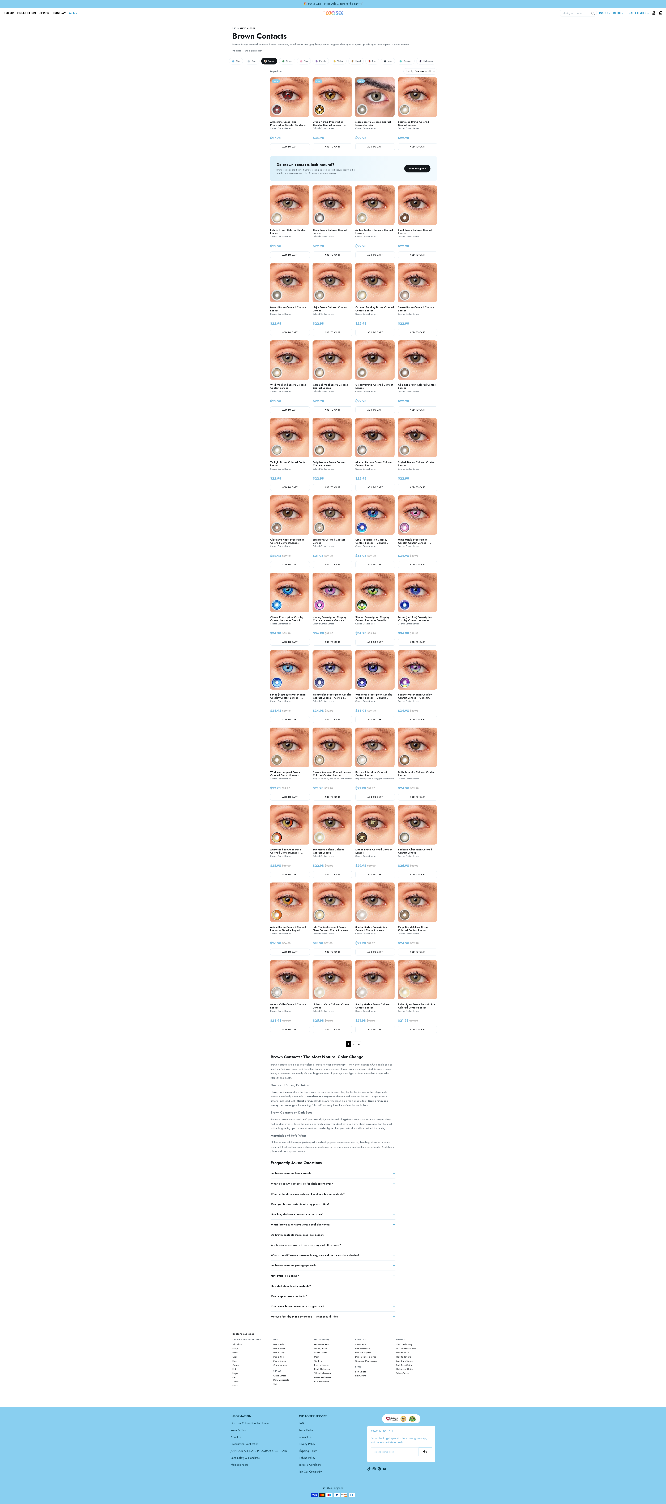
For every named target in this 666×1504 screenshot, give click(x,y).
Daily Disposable (281, 1379)
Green (289, 61)
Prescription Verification (244, 1444)
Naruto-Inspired (362, 1348)
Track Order (306, 1430)
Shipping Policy (308, 1451)
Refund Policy (307, 1458)
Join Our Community (310, 1472)
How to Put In (402, 1352)
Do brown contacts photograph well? (294, 1265)
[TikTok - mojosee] (369, 1469)
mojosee (339, 1488)
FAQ (301, 1423)
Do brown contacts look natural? (291, 1173)
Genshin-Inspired (363, 1352)
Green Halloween (322, 1377)
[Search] (593, 13)
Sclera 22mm (320, 1352)
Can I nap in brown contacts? (289, 1296)
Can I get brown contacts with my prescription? (300, 1204)
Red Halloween (321, 1365)
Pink (306, 61)
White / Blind (320, 1348)
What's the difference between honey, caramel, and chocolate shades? (315, 1255)
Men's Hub (278, 1344)
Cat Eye (318, 1361)
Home (235, 27)
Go (425, 1452)
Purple (322, 61)
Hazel (358, 61)
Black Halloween (322, 1369)
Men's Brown (279, 1348)
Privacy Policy (307, 1444)
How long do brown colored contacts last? (297, 1214)
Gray (254, 61)
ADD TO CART (290, 146)
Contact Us (305, 1437)
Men (390, 61)
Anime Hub (360, 1344)
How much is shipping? (285, 1276)
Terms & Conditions (310, 1465)
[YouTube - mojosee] (384, 1469)
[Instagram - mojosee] (374, 1469)
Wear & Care (238, 1430)
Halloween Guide (404, 1369)
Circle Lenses (279, 1375)
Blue (238, 61)
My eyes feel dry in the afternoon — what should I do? (304, 1317)
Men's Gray (278, 1352)
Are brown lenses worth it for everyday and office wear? (306, 1245)
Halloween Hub (321, 1344)
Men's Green (279, 1361)
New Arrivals (361, 1375)
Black (235, 1385)
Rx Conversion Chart (406, 1348)
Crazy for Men (280, 1365)
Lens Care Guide (404, 1361)
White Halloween (322, 1373)
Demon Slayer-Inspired (365, 1356)
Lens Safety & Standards (245, 1458)
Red (374, 61)
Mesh (316, 1356)
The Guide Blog (404, 1344)
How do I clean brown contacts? (291, 1286)
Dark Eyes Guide (404, 1365)
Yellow (340, 61)
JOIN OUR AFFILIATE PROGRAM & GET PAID (259, 1451)
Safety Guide (402, 1373)
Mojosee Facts (239, 1465)
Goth (275, 1384)
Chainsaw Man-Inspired (366, 1361)
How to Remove (403, 1356)
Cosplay (407, 61)
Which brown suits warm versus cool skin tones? (301, 1225)
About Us (236, 1437)
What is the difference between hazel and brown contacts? (308, 1194)
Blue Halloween (321, 1381)
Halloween (428, 61)
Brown (271, 61)
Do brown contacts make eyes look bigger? (298, 1235)
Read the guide (417, 168)
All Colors (237, 1344)
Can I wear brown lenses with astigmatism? (297, 1306)
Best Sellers (360, 1371)
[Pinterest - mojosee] (379, 1469)
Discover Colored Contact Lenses (251, 1423)
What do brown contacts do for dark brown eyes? (302, 1184)
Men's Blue (278, 1356)
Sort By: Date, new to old (418, 71)
